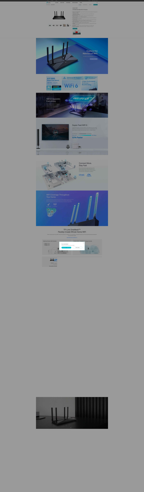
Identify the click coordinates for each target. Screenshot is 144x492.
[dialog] (72, 246)
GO (66, 247)
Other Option (78, 247)
